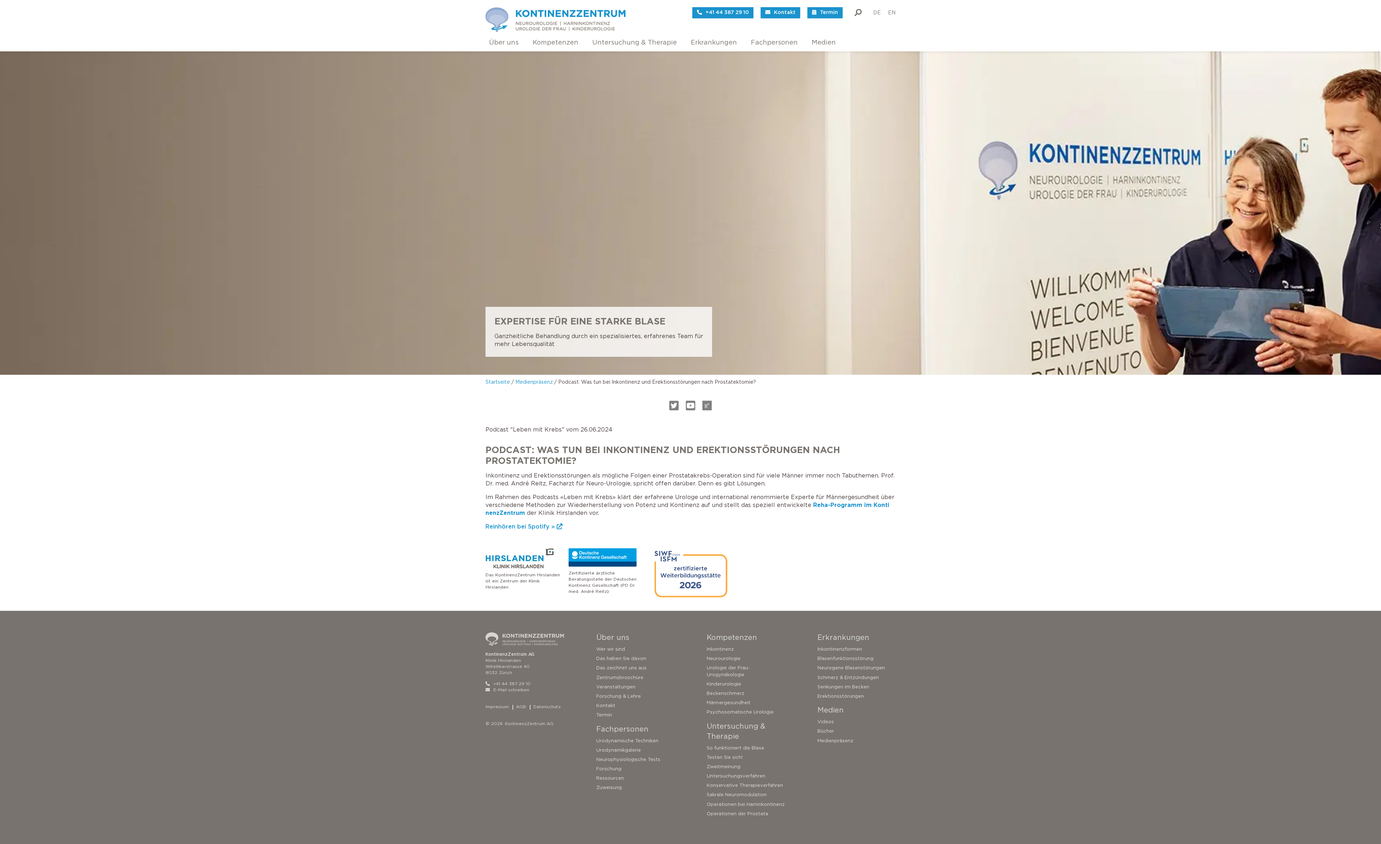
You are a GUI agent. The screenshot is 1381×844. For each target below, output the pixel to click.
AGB (521, 706)
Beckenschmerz (725, 693)
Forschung (608, 768)
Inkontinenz (720, 649)
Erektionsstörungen (840, 696)
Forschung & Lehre (618, 696)
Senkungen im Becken (843, 687)
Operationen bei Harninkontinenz (746, 804)
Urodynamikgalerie (618, 750)
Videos (825, 721)
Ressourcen (610, 778)
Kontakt (605, 705)
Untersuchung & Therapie (634, 42)
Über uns (504, 42)
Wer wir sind (610, 649)
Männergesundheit (729, 702)
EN (891, 12)
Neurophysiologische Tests (628, 759)
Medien (824, 42)
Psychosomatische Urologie (740, 712)
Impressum (497, 706)
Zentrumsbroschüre (619, 677)
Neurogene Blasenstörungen (851, 667)
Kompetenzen (555, 42)
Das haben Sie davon (621, 658)
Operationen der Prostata (737, 813)
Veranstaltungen (615, 687)
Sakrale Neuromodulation (737, 794)
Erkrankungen (714, 42)
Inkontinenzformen (839, 649)
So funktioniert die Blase (735, 748)
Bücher (825, 731)
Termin (604, 715)
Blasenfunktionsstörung (845, 658)
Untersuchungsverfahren (736, 776)
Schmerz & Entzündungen (848, 677)
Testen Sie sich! (725, 757)
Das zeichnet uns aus (621, 667)
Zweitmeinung (723, 766)
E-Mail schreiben (511, 689)
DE (877, 12)
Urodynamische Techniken (627, 740)
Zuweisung (609, 787)
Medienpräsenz (534, 382)
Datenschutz (547, 706)
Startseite (498, 382)
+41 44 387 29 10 (511, 683)
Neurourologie (723, 658)
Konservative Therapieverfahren (745, 785)
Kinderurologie (724, 684)
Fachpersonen (774, 42)
